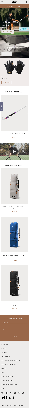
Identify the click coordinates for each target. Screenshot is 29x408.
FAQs (3, 388)
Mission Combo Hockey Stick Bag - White (14, 207)
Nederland (8, 405)
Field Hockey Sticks (7, 376)
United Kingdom (18, 405)
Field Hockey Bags (7, 380)
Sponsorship (5, 356)
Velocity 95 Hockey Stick (14, 134)
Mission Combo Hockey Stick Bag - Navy (14, 256)
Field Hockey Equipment (9, 384)
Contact (4, 348)
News (3, 372)
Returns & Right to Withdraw (10, 360)
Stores (3, 368)
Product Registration (8, 364)
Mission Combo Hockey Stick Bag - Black (14, 304)
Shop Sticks (7, 31)
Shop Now (6, 82)
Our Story (4, 344)
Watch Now (6, 54)
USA (3, 405)
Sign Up (14, 336)
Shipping (4, 352)
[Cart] (27, 2)
